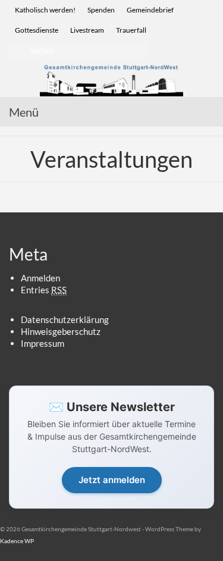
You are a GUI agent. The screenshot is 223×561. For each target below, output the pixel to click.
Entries (44, 289)
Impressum (42, 343)
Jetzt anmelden (111, 479)
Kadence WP (17, 540)
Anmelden (40, 277)
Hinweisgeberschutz (60, 331)
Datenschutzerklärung (65, 319)
